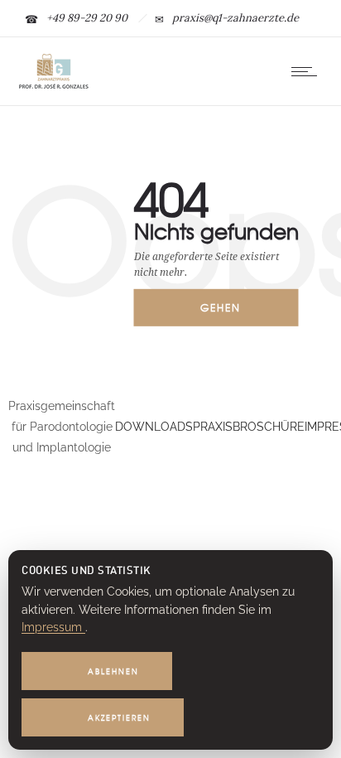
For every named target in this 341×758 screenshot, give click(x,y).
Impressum (53, 627)
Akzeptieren (119, 717)
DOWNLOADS (154, 426)
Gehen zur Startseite (232, 313)
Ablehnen (113, 671)
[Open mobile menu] (307, 71)
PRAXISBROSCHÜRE (249, 426)
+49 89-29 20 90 (86, 18)
